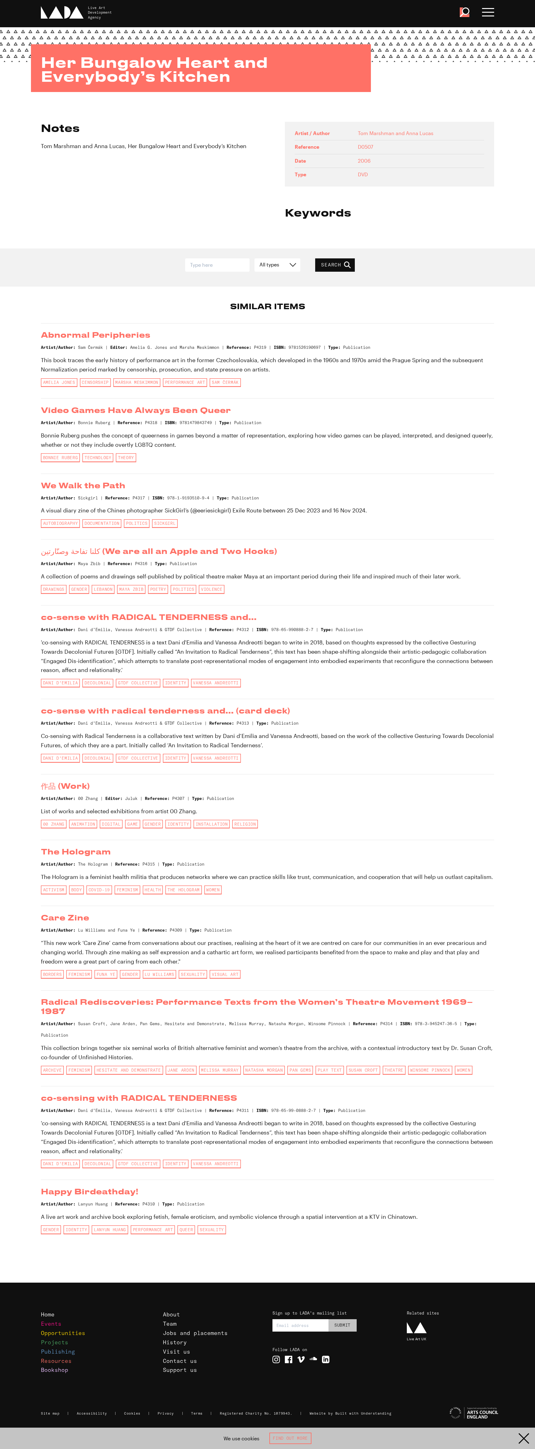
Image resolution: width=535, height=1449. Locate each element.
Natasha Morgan (264, 1070)
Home (47, 1314)
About (171, 1314)
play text (330, 1070)
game (132, 824)
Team (169, 1323)
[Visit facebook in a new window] (288, 1359)
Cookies (132, 1413)
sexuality (193, 974)
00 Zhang (53, 824)
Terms (197, 1413)
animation (83, 824)
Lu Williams (159, 974)
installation (212, 824)
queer (186, 1229)
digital (111, 824)
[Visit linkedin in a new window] (325, 1359)
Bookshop (54, 1369)
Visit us (176, 1351)
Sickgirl (165, 523)
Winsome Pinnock (430, 1070)
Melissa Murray (219, 1070)
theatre (394, 1070)
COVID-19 (99, 889)
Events (51, 1323)
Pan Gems (300, 1070)
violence (211, 589)
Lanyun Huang (110, 1229)
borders (52, 974)
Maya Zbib (131, 589)
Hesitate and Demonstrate (129, 1070)
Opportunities (63, 1333)
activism (53, 889)
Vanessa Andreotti (215, 682)
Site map (50, 1413)
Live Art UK (416, 1339)
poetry (158, 589)
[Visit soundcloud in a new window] (313, 1359)
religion (245, 824)
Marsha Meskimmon (136, 382)
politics (136, 523)
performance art (185, 382)
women (213, 889)
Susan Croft (363, 1070)
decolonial (98, 682)
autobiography (60, 523)
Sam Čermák (225, 382)
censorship (95, 382)
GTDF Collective (138, 682)
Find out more (290, 1438)
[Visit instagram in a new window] (276, 1359)
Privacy (166, 1413)
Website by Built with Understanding (351, 1413)
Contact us (180, 1360)
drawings (53, 589)
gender (79, 589)
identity (175, 682)
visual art (225, 974)
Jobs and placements (195, 1333)
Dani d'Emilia (60, 682)
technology (98, 457)
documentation (102, 523)
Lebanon (103, 589)
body (76, 889)
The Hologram (183, 889)
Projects (54, 1342)
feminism (127, 889)
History (175, 1342)
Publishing (58, 1351)
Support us (180, 1369)
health (153, 889)
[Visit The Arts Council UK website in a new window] (453, 1413)
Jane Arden (180, 1070)
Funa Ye (106, 974)
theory (126, 457)
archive (52, 1070)
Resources (56, 1360)
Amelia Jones (59, 382)
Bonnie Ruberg (60, 457)
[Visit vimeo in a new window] (301, 1359)
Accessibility (92, 1413)
